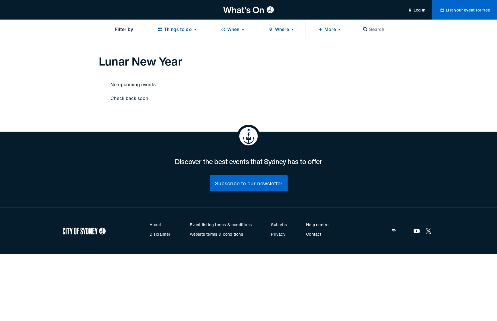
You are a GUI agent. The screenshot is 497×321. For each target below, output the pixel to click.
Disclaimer (160, 234)
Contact (313, 234)
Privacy (278, 234)
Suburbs (278, 225)
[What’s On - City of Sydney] (249, 10)
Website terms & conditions (216, 234)
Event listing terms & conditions (221, 225)
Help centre (317, 225)
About (155, 225)
